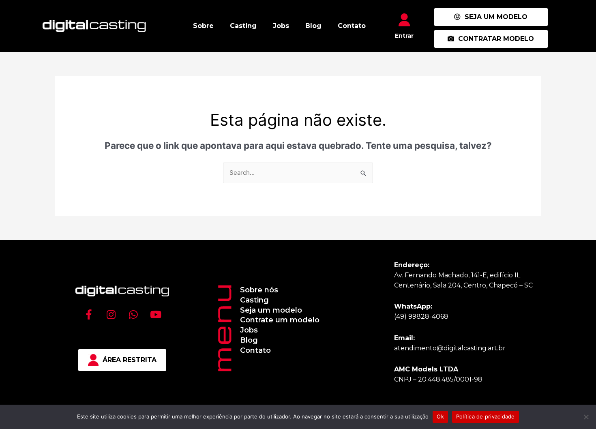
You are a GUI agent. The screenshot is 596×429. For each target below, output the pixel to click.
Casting (243, 26)
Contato (352, 26)
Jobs (281, 26)
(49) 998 (407, 316)
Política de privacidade (485, 416)
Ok (440, 416)
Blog (313, 26)
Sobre (203, 26)
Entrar (404, 35)
